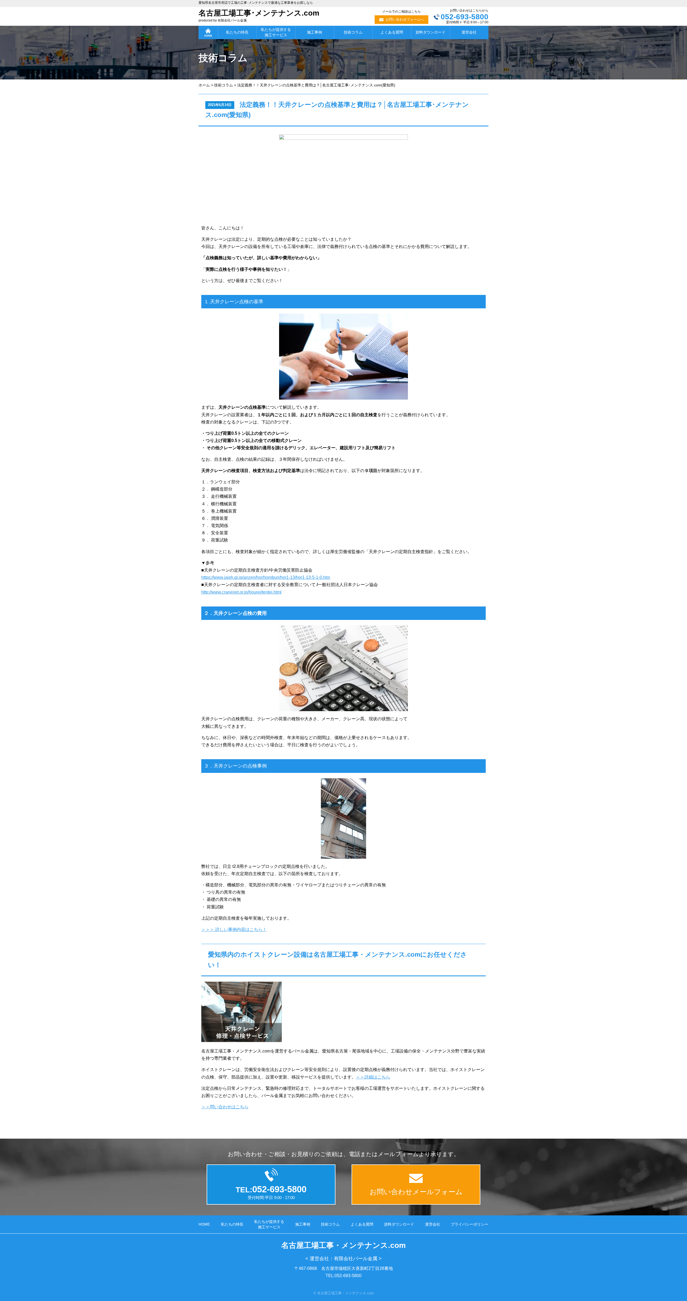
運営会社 (469, 32)
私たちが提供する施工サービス (276, 32)
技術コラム (353, 32)
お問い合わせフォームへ (405, 19)
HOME (204, 1224)
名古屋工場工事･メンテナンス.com (259, 13)
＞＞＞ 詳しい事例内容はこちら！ (234, 929)
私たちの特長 (237, 32)
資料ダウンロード (430, 32)
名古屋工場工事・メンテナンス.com (343, 1245)
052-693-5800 (464, 17)
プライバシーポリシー (469, 1224)
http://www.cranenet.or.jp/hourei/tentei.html (241, 592)
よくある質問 (392, 32)
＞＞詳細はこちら (373, 1077)
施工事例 (314, 32)
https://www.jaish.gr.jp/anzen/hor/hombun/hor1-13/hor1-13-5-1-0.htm (265, 577)
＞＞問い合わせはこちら (225, 1107)
